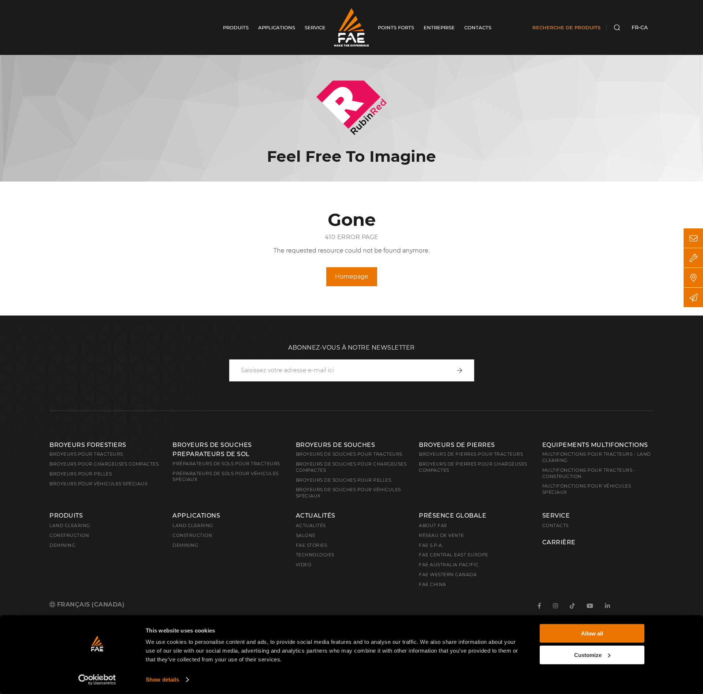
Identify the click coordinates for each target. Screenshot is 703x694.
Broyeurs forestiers (87, 444)
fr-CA (640, 27)
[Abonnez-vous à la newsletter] (693, 297)
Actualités (315, 516)
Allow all (592, 633)
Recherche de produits (566, 27)
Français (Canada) (89, 604)
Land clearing (69, 525)
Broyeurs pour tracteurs (86, 454)
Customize (588, 655)
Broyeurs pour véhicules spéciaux (98, 483)
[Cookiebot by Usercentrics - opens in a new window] (97, 679)
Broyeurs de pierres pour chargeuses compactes (473, 467)
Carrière (559, 542)
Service (556, 516)
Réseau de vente (441, 535)
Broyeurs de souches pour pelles (343, 480)
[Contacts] (693, 238)
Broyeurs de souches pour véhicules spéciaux (348, 493)
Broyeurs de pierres (457, 444)
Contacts (555, 525)
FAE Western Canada (448, 574)
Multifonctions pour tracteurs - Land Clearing (596, 457)
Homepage (351, 276)
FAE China (432, 584)
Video (304, 564)
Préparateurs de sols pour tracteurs (226, 463)
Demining (62, 545)
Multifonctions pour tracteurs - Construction (589, 473)
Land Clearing (192, 525)
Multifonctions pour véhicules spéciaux (586, 489)
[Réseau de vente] (693, 277)
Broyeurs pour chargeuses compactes (104, 464)
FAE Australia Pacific (449, 564)
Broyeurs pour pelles (80, 474)
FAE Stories (311, 545)
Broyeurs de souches (335, 444)
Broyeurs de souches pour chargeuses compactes (351, 467)
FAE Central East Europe (453, 554)
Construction (69, 535)
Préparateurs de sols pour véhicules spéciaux (225, 476)
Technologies (315, 554)
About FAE (433, 525)
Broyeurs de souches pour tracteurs (349, 454)
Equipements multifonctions (595, 444)
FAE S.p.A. (431, 545)
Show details (162, 679)
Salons (305, 535)
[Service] (693, 258)
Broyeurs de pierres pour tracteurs (471, 454)
